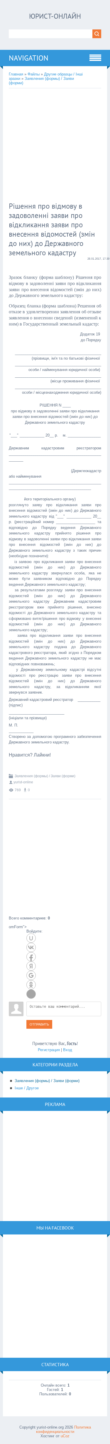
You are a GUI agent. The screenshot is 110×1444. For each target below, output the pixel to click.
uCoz (65, 1436)
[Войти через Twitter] (31, 994)
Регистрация (49, 1050)
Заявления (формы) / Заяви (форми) (45, 776)
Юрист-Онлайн (55, 16)
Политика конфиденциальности (63, 1429)
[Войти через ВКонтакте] (31, 947)
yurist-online (23, 782)
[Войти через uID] (31, 938)
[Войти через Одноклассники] (31, 984)
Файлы (34, 74)
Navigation (28, 58)
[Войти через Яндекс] (31, 966)
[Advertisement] (55, 145)
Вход (67, 1050)
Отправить (39, 1024)
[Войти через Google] (31, 975)
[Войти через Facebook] (31, 956)
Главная (16, 74)
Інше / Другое (27, 1088)
